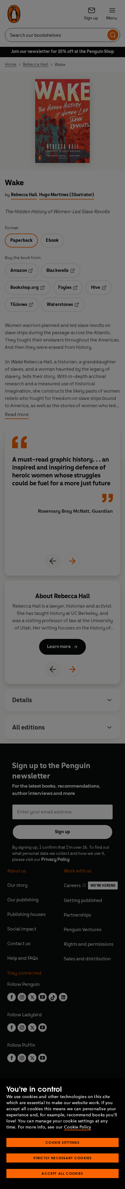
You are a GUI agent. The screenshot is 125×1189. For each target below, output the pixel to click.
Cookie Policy (77, 1127)
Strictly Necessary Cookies (62, 1158)
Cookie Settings (62, 1142)
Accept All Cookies (62, 1173)
